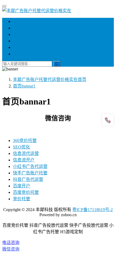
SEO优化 (21, 147)
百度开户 (21, 186)
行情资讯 (21, 41)
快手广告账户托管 (30, 173)
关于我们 (21, 47)
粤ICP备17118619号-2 (92, 209)
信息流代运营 (26, 153)
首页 (17, 21)
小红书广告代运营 (30, 166)
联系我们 (21, 54)
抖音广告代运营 (28, 179)
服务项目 (21, 34)
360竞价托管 (25, 140)
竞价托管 (21, 199)
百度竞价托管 (26, 192)
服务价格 (21, 28)
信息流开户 (24, 160)
